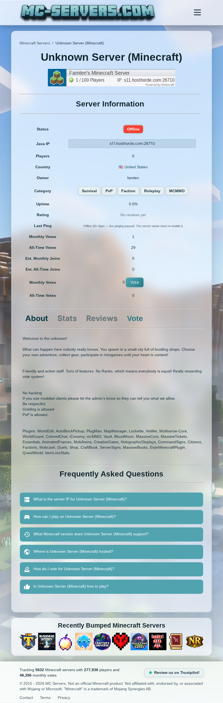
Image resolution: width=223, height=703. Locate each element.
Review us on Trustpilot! (177, 672)
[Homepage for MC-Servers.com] (87, 12)
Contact (26, 697)
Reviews (102, 318)
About (36, 318)
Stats (67, 318)
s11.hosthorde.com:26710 (132, 143)
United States (136, 167)
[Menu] (197, 12)
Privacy (64, 697)
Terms (45, 697)
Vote (135, 282)
